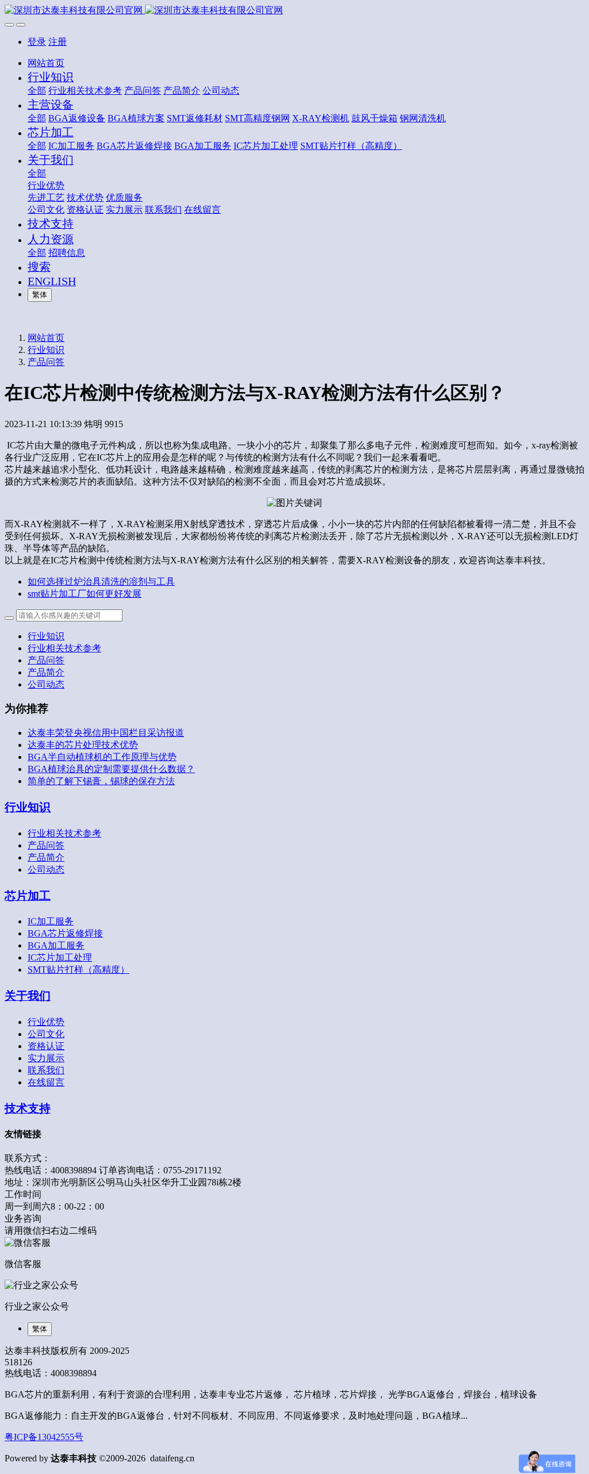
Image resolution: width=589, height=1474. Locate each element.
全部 (37, 90)
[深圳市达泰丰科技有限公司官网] (294, 11)
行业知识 (46, 350)
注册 (57, 42)
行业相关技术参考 (64, 648)
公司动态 (46, 684)
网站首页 (46, 63)
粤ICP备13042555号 (44, 1437)
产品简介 (46, 672)
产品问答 (46, 362)
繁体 (39, 294)
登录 (37, 42)
